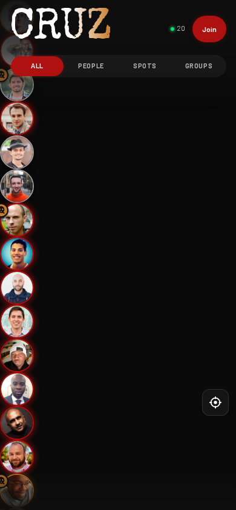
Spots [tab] (145, 65)
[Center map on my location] (215, 402)
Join (209, 29)
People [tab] (90, 65)
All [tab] (37, 65)
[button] (17, 118)
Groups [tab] (198, 65)
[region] (118, 255)
